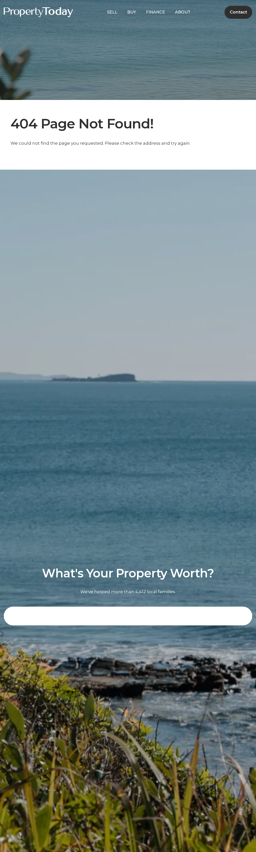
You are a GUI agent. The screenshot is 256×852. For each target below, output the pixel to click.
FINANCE (155, 12)
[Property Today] (38, 11)
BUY (131, 12)
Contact (238, 11)
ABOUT (182, 12)
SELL (112, 12)
